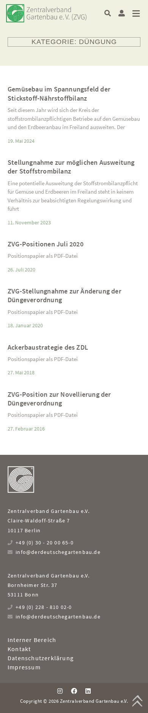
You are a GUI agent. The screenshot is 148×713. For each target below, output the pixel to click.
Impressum (24, 667)
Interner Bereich (32, 640)
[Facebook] (74, 691)
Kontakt (19, 649)
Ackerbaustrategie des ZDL (48, 347)
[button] (107, 13)
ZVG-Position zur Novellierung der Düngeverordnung (59, 398)
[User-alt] (121, 13)
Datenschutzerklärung (41, 658)
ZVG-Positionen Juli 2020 (45, 244)
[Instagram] (59, 691)
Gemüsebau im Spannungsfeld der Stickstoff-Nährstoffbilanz (59, 93)
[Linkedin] (88, 691)
